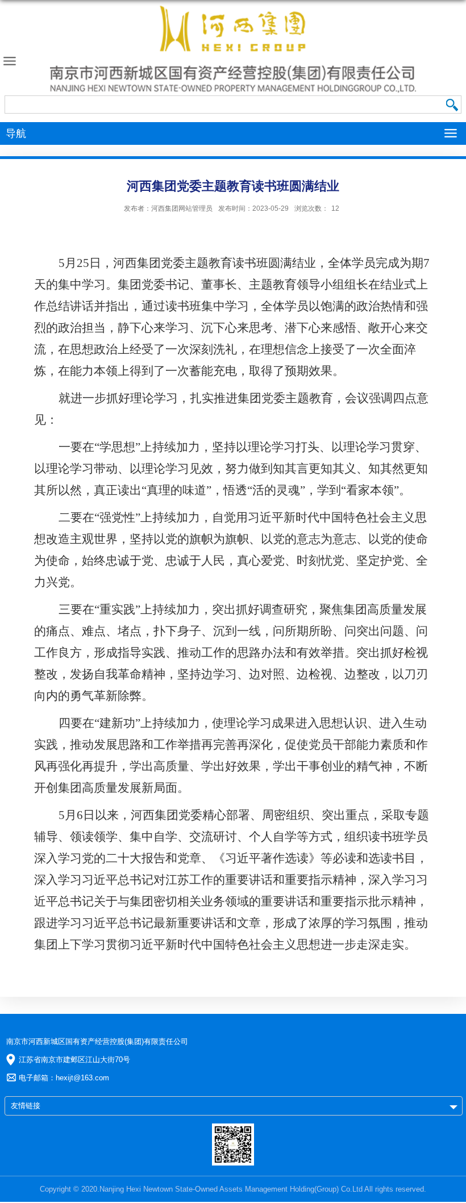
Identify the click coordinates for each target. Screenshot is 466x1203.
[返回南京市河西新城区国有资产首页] (233, 49)
